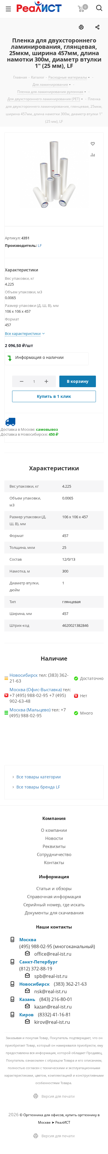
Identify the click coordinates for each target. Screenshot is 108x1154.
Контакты (54, 862)
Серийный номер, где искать (54, 904)
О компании (54, 830)
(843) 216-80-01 (55, 999)
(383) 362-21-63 (70, 984)
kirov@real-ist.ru (52, 1022)
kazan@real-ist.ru (53, 1007)
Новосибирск (24, 675)
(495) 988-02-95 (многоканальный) (57, 946)
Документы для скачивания (54, 913)
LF (40, 245)
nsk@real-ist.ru (50, 991)
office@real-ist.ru (52, 954)
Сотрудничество (54, 854)
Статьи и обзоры (54, 888)
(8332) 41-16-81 (54, 1014)
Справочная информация (54, 896)
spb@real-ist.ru (50, 976)
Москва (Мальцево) (30, 710)
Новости (54, 838)
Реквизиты (54, 846)
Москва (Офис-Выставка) (36, 689)
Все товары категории (38, 777)
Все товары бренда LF (38, 787)
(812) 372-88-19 (35, 968)
